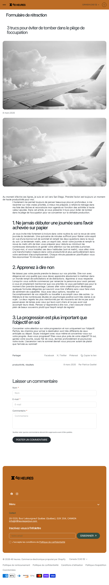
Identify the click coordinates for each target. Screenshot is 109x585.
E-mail (15, 399)
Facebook (49, 355)
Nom (14, 388)
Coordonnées (9, 570)
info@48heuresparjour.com (23, 521)
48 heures (15, 559)
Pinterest (73, 355)
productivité (18, 365)
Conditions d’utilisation (72, 565)
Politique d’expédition (95, 565)
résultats (30, 365)
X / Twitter (62, 355)
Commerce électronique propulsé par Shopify (43, 559)
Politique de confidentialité (52, 542)
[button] (4, 4)
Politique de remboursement (16, 565)
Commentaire (19, 411)
